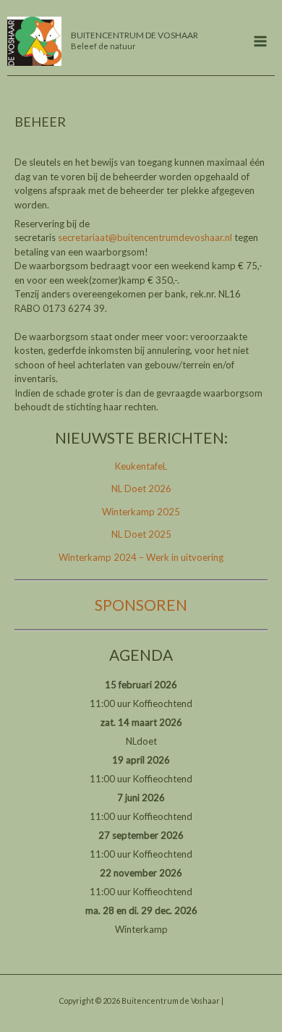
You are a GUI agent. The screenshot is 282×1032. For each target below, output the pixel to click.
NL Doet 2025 (141, 534)
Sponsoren (141, 605)
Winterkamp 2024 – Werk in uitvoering (141, 557)
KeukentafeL (141, 466)
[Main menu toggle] (261, 41)
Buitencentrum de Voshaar (134, 35)
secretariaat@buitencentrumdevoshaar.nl (145, 237)
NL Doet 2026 (141, 488)
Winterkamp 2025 (141, 511)
